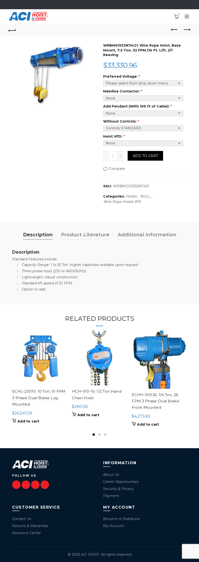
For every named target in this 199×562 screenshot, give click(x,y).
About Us (111, 474)
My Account (113, 526)
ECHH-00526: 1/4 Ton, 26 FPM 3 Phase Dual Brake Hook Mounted (155, 401)
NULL (145, 196)
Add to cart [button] (28, 421)
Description (38, 235)
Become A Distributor (121, 519)
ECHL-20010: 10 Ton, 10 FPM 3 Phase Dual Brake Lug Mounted (39, 397)
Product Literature (85, 235)
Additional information (147, 235)
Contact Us (21, 519)
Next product (187, 30)
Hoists (131, 196)
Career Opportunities (121, 481)
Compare (117, 168)
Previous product (175, 30)
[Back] (12, 30)
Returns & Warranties (30, 526)
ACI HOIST (90, 554)
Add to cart (145, 156)
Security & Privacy (118, 489)
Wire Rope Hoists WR (122, 201)
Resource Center (26, 533)
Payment (111, 496)
